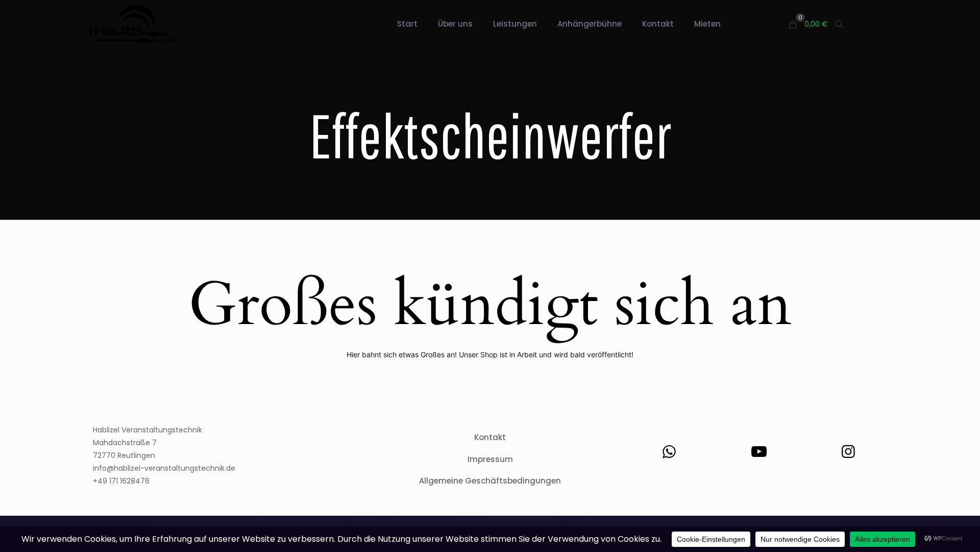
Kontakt (490, 437)
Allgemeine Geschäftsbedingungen (490, 480)
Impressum (490, 459)
